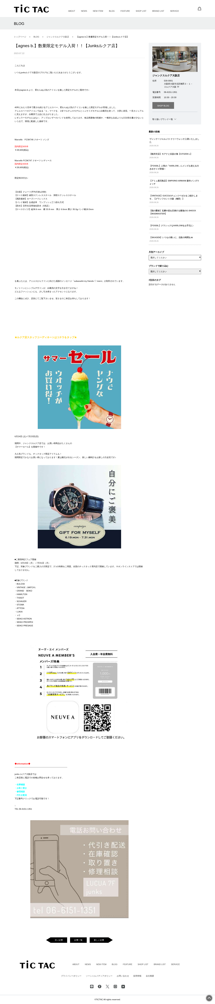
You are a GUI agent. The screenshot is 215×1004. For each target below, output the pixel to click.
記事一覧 (78, 940)
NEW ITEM (98, 11)
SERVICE (174, 11)
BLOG (112, 11)
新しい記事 (99, 940)
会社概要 (150, 976)
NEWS (84, 11)
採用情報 (137, 976)
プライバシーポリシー (71, 976)
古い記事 (59, 940)
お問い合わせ (123, 976)
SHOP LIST (141, 11)
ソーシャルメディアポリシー (99, 976)
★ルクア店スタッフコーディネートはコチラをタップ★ (46, 337)
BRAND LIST (158, 11)
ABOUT (71, 11)
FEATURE (125, 11)
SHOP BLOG (163, 106)
